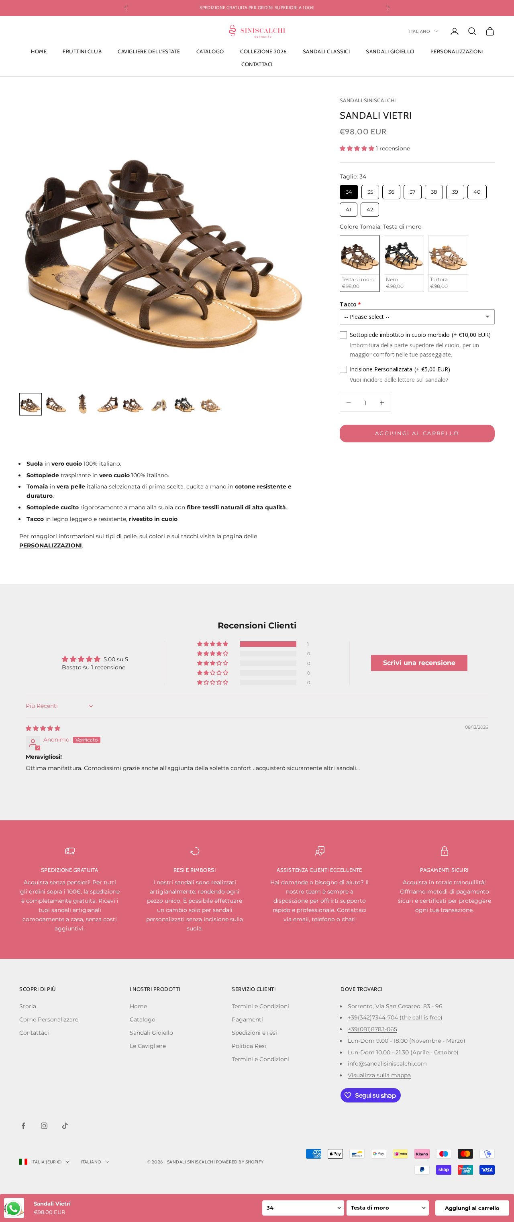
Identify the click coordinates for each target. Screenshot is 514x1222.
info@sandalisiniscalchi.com (387, 1063)
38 (433, 190)
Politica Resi (249, 1046)
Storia (27, 1006)
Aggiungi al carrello (417, 433)
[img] (43, 728)
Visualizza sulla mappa (379, 1075)
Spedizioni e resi (254, 1032)
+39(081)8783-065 (372, 1029)
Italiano (419, 31)
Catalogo (210, 51)
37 (412, 190)
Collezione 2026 (263, 51)
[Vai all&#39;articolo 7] (184, 404)
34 (348, 190)
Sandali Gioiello (390, 51)
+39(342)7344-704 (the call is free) (395, 1017)
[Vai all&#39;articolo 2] (56, 404)
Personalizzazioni (456, 51)
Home (39, 51)
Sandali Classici (326, 51)
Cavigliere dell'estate (149, 51)
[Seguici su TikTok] (65, 1126)
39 (455, 190)
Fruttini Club (82, 51)
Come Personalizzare (48, 1019)
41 (348, 208)
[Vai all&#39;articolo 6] (159, 404)
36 (391, 190)
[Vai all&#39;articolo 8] (210, 404)
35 (370, 190)
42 (369, 208)
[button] (358, 148)
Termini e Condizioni (260, 1006)
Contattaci (256, 64)
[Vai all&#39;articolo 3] (82, 404)
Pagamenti (247, 1019)
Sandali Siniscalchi (368, 100)
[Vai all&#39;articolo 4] (107, 404)
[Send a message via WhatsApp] (13, 1208)
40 (477, 190)
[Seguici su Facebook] (23, 1126)
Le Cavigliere (148, 1046)
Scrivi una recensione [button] (419, 663)
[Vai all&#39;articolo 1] (30, 404)
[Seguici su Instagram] (44, 1126)
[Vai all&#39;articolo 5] (133, 404)
